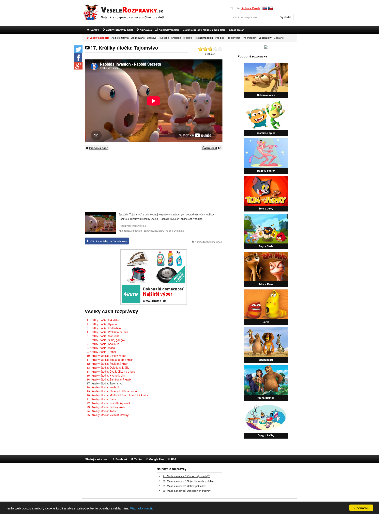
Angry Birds (266, 246)
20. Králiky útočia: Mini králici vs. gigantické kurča (117, 395)
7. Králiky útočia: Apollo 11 (103, 344)
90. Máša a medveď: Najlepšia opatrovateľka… (189, 481)
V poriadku (361, 507)
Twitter (138, 459)
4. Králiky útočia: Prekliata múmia (107, 332)
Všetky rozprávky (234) (119, 30)
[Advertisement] (153, 181)
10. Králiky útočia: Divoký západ (106, 356)
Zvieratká (179, 230)
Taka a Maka (266, 284)
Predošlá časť (98, 148)
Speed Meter (236, 30)
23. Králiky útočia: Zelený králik (106, 407)
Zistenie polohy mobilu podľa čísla (204, 30)
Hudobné (164, 37)
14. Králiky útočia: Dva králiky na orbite (111, 371)
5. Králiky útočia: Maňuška (103, 336)
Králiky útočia (138, 225)
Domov (94, 30)
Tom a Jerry (266, 208)
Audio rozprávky (120, 37)
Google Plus (156, 459)
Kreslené (176, 37)
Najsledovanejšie (169, 30)
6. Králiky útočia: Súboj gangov (106, 340)
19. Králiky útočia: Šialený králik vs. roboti (112, 391)
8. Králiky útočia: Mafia (101, 348)
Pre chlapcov (249, 37)
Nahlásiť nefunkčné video (208, 241)
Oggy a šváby (266, 435)
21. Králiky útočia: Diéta (101, 399)
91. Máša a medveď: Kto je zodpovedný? (186, 476)
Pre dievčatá (233, 37)
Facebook (121, 459)
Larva (266, 322)
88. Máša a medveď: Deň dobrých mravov (187, 490)
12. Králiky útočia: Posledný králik (107, 364)
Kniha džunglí (266, 397)
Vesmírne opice (265, 133)
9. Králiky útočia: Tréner (101, 352)
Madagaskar (266, 360)
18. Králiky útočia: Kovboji (103, 387)
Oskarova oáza (266, 95)
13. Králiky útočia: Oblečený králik (108, 367)
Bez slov (158, 230)
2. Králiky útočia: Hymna (102, 324)
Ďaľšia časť (209, 148)
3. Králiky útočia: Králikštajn (104, 328)
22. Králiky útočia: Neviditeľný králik (108, 403)
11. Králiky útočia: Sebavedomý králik (110, 360)
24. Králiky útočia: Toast (101, 411)
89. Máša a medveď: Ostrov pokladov (184, 486)
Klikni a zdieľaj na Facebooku (108, 241)
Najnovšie (146, 30)
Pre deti (168, 230)
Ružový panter (266, 170)
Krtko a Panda (250, 8)
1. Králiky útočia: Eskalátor (103, 320)
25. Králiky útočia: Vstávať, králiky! (108, 415)
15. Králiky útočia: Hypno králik (106, 375)
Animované (136, 230)
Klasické (187, 37)
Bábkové (152, 37)
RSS (173, 459)
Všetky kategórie (99, 37)
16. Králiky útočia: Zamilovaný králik (109, 379)
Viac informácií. (141, 508)
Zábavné (279, 37)
